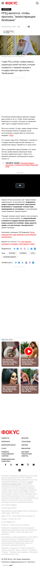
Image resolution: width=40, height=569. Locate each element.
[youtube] (22, 464)
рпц (33, 253)
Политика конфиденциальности (13, 562)
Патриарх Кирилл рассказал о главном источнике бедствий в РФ (22, 165)
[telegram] (16, 464)
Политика (6, 9)
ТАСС (11, 135)
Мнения (24, 438)
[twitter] (11, 464)
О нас (3, 448)
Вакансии (25, 448)
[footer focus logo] (10, 432)
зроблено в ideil (7, 565)
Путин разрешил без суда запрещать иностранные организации (18, 234)
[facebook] (5, 464)
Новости (5, 438)
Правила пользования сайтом (7, 454)
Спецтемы (26, 442)
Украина (23, 253)
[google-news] (33, 464)
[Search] (37, 3)
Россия (12, 253)
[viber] (28, 464)
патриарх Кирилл (10, 257)
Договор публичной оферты (26, 454)
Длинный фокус (8, 445)
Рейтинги (5, 442)
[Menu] (2, 3)
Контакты (31, 562)
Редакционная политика (8, 460)
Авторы (24, 445)
